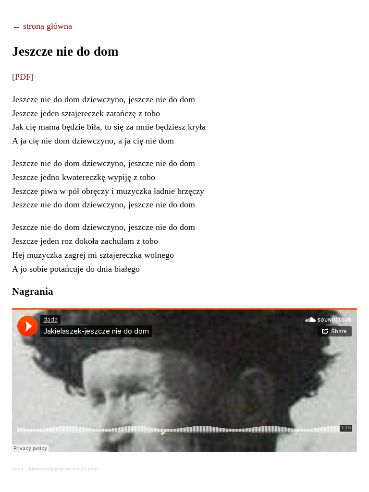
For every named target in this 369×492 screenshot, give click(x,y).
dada (18, 468)
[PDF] (23, 77)
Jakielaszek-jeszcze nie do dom (63, 468)
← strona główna (42, 26)
